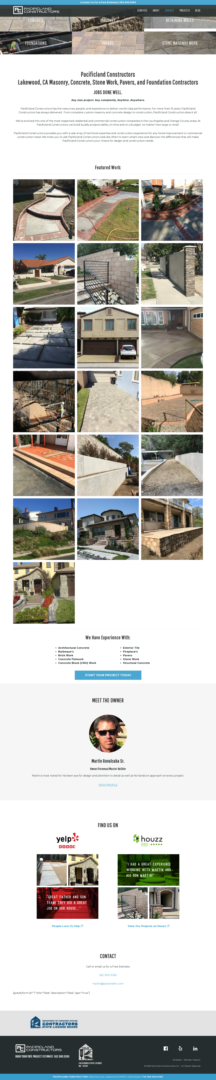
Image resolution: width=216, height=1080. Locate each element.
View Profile (108, 784)
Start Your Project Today (108, 675)
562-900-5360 (108, 975)
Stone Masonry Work (180, 43)
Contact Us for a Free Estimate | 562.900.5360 (108, 2)
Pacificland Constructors (41, 11)
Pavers (108, 43)
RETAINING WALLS (180, 20)
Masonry (108, 20)
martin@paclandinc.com (108, 983)
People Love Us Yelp (66, 926)
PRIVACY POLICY (192, 1060)
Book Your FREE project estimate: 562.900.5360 (42, 1056)
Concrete (36, 20)
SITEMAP (177, 1060)
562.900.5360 (155, 1076)
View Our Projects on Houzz (147, 926)
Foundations (36, 43)
